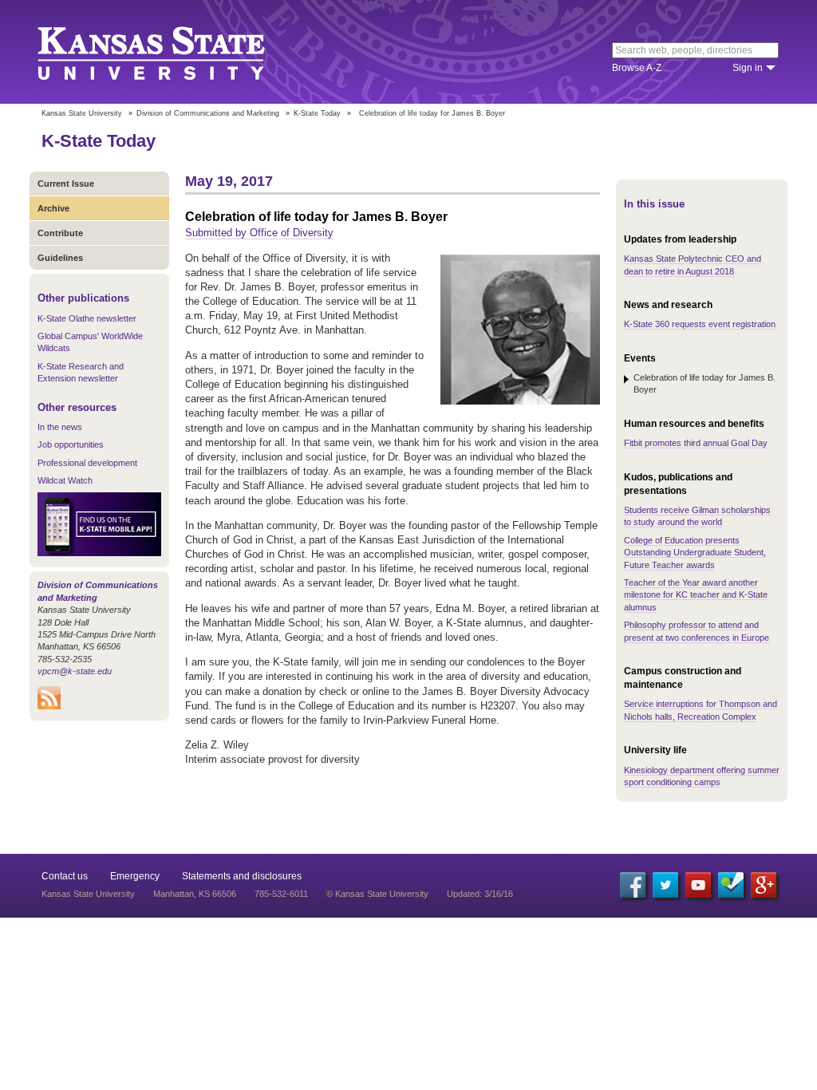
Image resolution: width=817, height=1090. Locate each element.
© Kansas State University (377, 893)
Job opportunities (70, 444)
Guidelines (60, 258)
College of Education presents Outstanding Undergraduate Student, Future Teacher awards (695, 552)
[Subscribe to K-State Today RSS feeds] (49, 706)
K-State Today (317, 113)
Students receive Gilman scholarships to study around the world (697, 516)
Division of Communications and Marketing (207, 113)
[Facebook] (632, 885)
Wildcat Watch (65, 480)
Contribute (60, 233)
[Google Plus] (763, 885)
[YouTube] (698, 885)
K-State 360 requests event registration (700, 324)
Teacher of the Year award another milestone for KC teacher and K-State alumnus (696, 595)
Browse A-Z (636, 67)
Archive (53, 208)
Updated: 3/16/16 (480, 893)
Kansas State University (171, 52)
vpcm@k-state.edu (74, 671)
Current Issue (65, 183)
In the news (59, 427)
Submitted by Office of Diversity (259, 233)
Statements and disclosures (242, 876)
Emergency (135, 876)
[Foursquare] (731, 885)
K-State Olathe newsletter (86, 318)
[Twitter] (665, 885)
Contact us (64, 876)
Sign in (747, 67)
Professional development (87, 463)
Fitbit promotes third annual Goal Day (696, 443)
